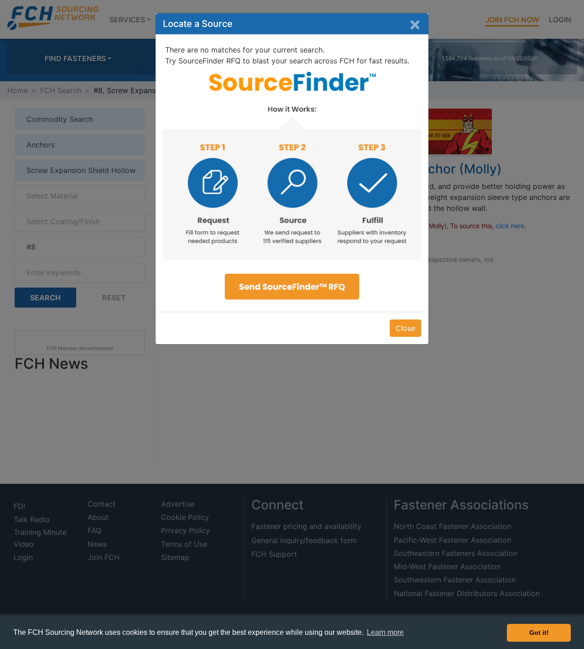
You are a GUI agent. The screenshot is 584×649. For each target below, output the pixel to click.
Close (405, 328)
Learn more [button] (385, 632)
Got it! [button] (539, 632)
